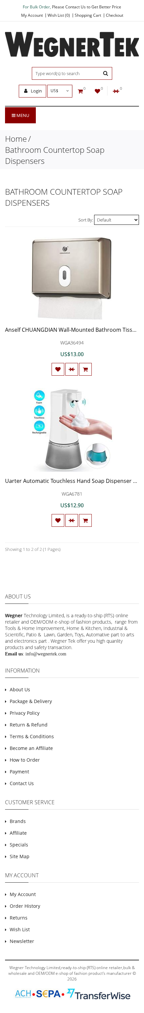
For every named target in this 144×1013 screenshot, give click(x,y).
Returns (18, 917)
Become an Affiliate (31, 748)
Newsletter (22, 941)
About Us (20, 689)
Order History (25, 906)
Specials (19, 844)
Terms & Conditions (32, 736)
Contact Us (22, 783)
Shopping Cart (88, 15)
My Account (32, 15)
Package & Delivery (31, 701)
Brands (18, 821)
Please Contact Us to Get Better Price (86, 7)
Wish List (20, 929)
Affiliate (18, 833)
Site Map (19, 856)
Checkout (114, 15)
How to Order (25, 760)
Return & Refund (29, 724)
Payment (19, 771)
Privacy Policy (25, 713)
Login (36, 91)
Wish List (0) (59, 15)
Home (16, 138)
